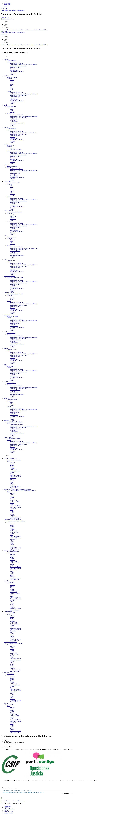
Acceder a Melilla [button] (11, 366)
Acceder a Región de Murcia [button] (14, 438)
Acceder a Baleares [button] (11, 128)
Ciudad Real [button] (13, 216)
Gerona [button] (11, 241)
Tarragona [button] (12, 244)
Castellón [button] (12, 298)
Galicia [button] (5, 331)
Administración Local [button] (15, 67)
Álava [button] (11, 402)
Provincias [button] (9, 78)
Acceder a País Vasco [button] (12, 399)
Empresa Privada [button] (14, 70)
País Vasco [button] (6, 398)
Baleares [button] (6, 127)
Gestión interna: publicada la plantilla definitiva (36, 30)
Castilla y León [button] (7, 181)
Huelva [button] (11, 85)
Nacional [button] (6, 59)
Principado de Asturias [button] (9, 420)
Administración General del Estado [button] (18, 66)
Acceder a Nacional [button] (11, 60)
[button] (7, 19)
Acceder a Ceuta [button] (11, 260)
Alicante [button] (12, 296)
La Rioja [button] (6, 348)
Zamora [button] (12, 195)
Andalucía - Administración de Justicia (14, 30)
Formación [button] (12, 73)
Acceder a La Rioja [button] (11, 349)
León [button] (11, 188)
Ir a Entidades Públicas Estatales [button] (14, 643)
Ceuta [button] (5, 259)
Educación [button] (12, 68)
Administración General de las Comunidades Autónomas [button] (23, 64)
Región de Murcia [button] (8, 437)
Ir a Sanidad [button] (10, 704)
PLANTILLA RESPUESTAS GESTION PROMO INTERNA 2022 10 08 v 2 (23, 792)
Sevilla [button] (11, 89)
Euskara (6, 24)
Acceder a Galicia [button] (11, 333)
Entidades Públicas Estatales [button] (17, 71)
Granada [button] (12, 84)
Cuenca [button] (12, 217)
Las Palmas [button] (12, 148)
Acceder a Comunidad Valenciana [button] (15, 294)
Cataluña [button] (6, 235)
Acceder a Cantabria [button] (12, 166)
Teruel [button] (11, 110)
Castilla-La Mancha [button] (8, 210)
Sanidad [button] (12, 74)
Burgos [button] (11, 187)
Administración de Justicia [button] (16, 63)
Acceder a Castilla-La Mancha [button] (14, 212)
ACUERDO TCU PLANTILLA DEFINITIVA (17, 790)
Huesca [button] (11, 109)
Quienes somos (7, 806)
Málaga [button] (11, 88)
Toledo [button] (11, 220)
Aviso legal (6, 807)
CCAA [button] (8, 461)
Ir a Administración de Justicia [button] (14, 460)
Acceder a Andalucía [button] (12, 77)
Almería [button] (12, 80)
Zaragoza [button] (12, 112)
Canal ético (6, 810)
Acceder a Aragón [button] (11, 106)
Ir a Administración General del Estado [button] (16, 521)
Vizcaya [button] (12, 405)
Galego (5, 25)
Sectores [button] (9, 62)
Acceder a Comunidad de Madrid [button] (15, 277)
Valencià (6, 27)
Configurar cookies (8, 813)
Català (5, 23)
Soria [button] (11, 192)
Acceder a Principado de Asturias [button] (15, 422)
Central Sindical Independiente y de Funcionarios (13, 10)
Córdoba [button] (12, 82)
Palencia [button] (12, 189)
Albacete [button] (12, 214)
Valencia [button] (12, 299)
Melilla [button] (5, 365)
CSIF (2, 803)
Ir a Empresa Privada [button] (12, 612)
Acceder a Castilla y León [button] (13, 182)
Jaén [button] (11, 87)
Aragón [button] (5, 105)
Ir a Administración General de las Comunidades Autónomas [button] (21, 490)
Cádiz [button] (11, 81)
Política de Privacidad (9, 809)
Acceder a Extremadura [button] (12, 316)
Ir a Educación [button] (10, 582)
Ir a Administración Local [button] (13, 551)
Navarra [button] (6, 381)
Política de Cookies (8, 811)
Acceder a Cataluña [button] (11, 237)
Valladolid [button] (12, 194)
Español (6, 21)
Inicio (5, 2)
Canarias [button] (6, 144)
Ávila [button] (11, 185)
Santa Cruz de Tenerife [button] (15, 149)
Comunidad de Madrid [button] (9, 276)
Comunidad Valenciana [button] (9, 292)
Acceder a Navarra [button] (11, 383)
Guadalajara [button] (13, 219)
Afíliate (5, 6)
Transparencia (7, 4)
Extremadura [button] (7, 315)
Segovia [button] (12, 191)
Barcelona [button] (12, 239)
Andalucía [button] (6, 75)
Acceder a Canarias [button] (11, 145)
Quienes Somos (7, 3)
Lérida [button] (11, 242)
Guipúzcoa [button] (12, 403)
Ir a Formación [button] (10, 674)
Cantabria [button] (6, 164)
